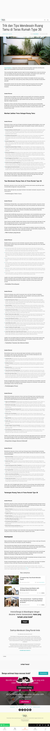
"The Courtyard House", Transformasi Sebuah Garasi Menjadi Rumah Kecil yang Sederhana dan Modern (31, 600)
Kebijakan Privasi (29, 707)
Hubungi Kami (21, 707)
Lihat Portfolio (25, 702)
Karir (17, 707)
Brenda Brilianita (41, 582)
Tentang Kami (12, 707)
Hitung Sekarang (43, 673)
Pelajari (25, 622)
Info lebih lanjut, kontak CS (25, 650)
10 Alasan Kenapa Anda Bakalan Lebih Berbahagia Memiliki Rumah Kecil (29, 589)
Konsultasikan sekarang (25, 688)
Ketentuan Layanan (36, 707)
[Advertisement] (25, 9)
